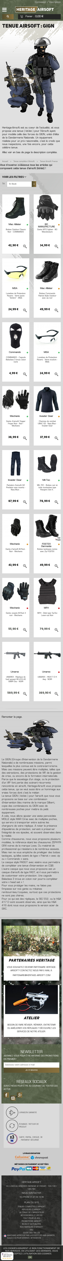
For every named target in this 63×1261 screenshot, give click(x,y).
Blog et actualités (31, 1224)
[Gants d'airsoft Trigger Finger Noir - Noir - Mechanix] (15, 399)
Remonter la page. (12, 717)
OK (30, 1257)
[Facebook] (6, 1095)
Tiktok (13, 1097)
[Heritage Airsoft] (35, 9)
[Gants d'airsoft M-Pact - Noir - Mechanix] (15, 527)
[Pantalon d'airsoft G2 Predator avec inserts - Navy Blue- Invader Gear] (15, 463)
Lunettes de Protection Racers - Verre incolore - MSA (47, 359)
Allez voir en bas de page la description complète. (29, 152)
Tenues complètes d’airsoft (31, 1207)
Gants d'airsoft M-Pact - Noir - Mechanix (16, 550)
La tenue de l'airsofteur (31, 1212)
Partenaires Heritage (31, 960)
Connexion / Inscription (48, 2)
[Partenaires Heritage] (31, 941)
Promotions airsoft (31, 1221)
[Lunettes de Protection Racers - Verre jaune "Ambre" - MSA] (15, 271)
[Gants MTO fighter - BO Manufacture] (47, 207)
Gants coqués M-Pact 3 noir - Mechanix (16, 614)
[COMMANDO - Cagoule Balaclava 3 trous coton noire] (15, 335)
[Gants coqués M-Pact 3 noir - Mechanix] (15, 591)
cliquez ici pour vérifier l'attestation (24, 1238)
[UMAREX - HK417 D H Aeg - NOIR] (47, 655)
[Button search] (8, 16)
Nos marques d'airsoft (31, 1227)
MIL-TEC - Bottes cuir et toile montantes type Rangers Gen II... (47, 487)
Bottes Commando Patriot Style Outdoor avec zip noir (47, 295)
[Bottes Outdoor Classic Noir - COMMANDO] (15, 207)
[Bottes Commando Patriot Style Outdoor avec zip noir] (47, 271)
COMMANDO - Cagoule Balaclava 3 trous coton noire (16, 359)
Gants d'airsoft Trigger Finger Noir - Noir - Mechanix (15, 423)
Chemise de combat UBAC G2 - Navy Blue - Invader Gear (47, 423)
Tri (3, 184)
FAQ (31, 1230)
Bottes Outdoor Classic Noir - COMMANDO (16, 231)
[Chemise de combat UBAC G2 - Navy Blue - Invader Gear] (47, 399)
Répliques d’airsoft (31, 1210)
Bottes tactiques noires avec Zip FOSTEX (47, 550)
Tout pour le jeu (31, 1218)
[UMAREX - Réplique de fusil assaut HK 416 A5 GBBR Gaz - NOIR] (15, 655)
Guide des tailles (31, 1233)
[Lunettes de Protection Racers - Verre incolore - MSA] (47, 335)
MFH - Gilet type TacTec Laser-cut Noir (47, 614)
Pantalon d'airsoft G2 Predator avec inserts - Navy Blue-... (15, 487)
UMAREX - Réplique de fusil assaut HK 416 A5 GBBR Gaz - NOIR (16, 679)
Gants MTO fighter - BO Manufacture (47, 231)
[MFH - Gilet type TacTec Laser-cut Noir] (47, 591)
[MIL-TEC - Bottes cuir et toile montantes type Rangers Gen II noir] (47, 463)
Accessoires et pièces (31, 1215)
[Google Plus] (19, 1095)
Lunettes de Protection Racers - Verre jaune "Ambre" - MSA (15, 295)
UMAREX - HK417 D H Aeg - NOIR (47, 678)
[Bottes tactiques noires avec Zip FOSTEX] (47, 527)
